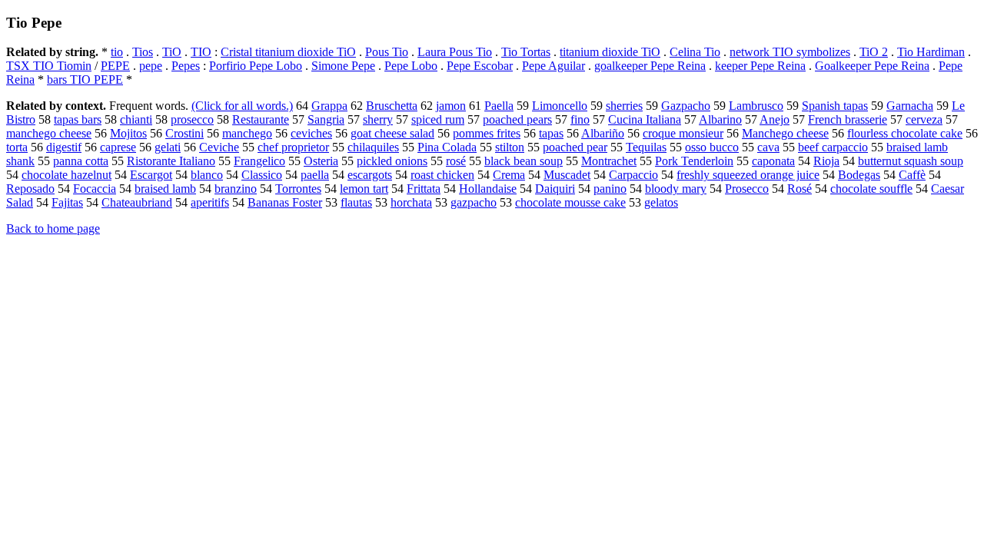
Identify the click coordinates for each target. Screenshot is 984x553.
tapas (551, 133)
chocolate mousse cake (570, 202)
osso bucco (712, 147)
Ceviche (219, 147)
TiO (171, 51)
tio (117, 51)
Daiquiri (555, 188)
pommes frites (486, 133)
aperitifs (210, 202)
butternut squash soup (910, 160)
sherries (624, 105)
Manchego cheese (785, 133)
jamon (451, 105)
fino (580, 119)
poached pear (575, 147)
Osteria (321, 160)
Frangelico (259, 160)
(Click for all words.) (242, 105)
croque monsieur (683, 133)
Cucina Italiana (644, 119)
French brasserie (847, 119)
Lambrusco (756, 105)
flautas (356, 202)
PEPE (115, 65)
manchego (247, 133)
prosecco (192, 119)
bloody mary (675, 188)
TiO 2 (873, 51)
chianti (136, 119)
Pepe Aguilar (553, 65)
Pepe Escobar (480, 65)
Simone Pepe (343, 65)
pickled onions (392, 160)
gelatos (661, 202)
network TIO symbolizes (790, 51)
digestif (63, 147)
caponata (773, 160)
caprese (118, 147)
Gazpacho (685, 105)
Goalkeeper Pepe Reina (872, 65)
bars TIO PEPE (85, 79)
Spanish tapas (835, 105)
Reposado (30, 188)
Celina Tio (695, 51)
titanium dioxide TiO (610, 51)
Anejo (775, 119)
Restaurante (260, 119)
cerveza (924, 119)
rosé (456, 160)
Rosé (799, 188)
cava (768, 147)
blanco (207, 174)
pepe (150, 65)
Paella (499, 105)
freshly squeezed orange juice (747, 174)
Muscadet (567, 174)
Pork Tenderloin (694, 160)
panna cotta (80, 160)
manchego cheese (48, 133)
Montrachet (609, 160)
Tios (142, 51)
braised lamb (165, 188)
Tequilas (646, 147)
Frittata (423, 188)
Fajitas (67, 202)
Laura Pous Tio (454, 51)
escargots (369, 174)
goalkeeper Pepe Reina (650, 65)
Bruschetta (391, 105)
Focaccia (94, 188)
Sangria (326, 119)
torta (17, 147)
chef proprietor (293, 147)
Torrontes (298, 188)
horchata (411, 202)
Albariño (602, 133)
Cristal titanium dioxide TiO (288, 51)
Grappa (329, 105)
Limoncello (559, 105)
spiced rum (437, 119)
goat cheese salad (392, 133)
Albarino (720, 119)
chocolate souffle (871, 188)
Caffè (912, 174)
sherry (378, 119)
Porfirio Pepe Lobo (255, 65)
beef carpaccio (833, 147)
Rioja (826, 160)
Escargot (151, 174)
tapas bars (77, 119)
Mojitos (128, 133)
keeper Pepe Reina (760, 65)
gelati (168, 147)
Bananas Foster (285, 202)
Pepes (185, 65)
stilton (509, 147)
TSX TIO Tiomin (48, 65)
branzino (235, 188)
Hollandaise (488, 188)
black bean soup (523, 160)
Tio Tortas (525, 51)
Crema (509, 174)
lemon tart (364, 188)
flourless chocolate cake (904, 133)
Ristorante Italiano (171, 160)
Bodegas (859, 174)
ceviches (311, 133)
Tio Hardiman (931, 51)
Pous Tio (386, 51)
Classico (261, 174)
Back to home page (53, 228)
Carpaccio (633, 174)
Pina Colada (447, 147)
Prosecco (747, 188)
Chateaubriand (136, 202)
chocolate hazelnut (66, 174)
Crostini (184, 133)
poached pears (517, 119)
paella (315, 174)
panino (610, 188)
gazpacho (473, 202)
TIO (201, 51)
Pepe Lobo (410, 65)
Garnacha (909, 105)
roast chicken (442, 174)
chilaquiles (373, 147)
